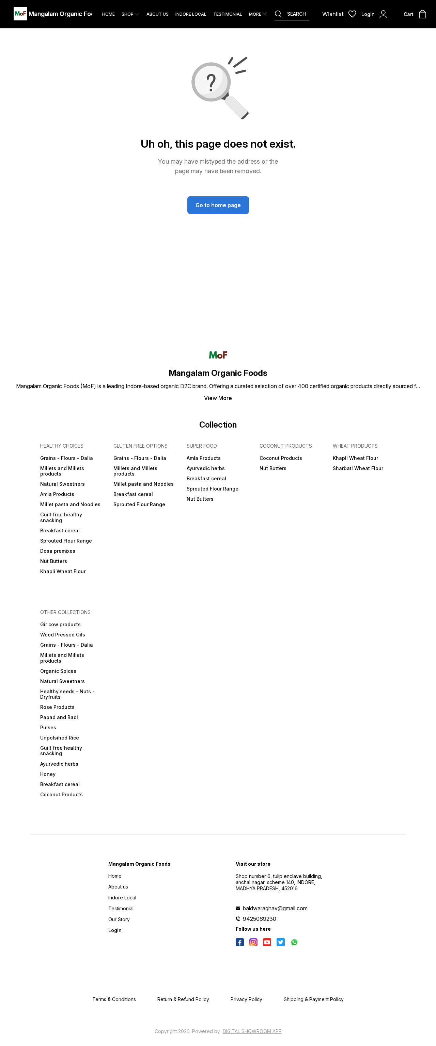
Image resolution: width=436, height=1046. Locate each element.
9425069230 (259, 919)
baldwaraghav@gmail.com (275, 908)
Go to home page (218, 205)
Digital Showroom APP (252, 1031)
